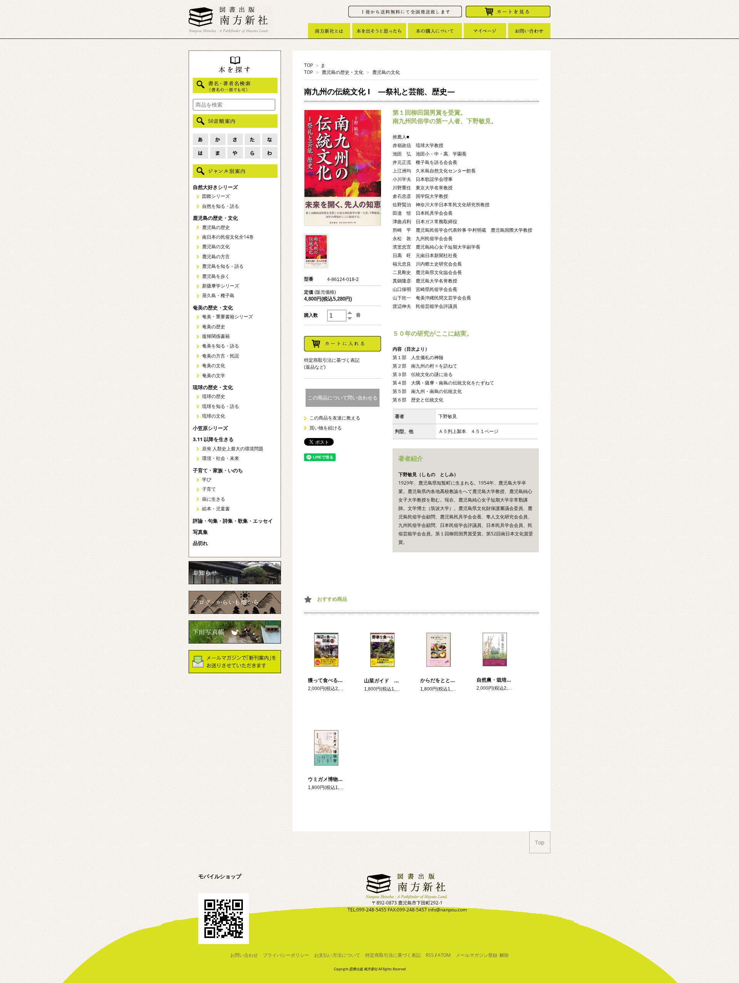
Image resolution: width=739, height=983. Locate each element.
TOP (308, 65)
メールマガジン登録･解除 (482, 955)
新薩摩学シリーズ (220, 286)
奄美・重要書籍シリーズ (227, 316)
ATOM (444, 955)
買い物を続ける (325, 428)
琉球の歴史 (213, 396)
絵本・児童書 (216, 508)
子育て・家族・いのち (218, 470)
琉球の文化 (213, 416)
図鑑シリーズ (216, 196)
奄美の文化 (213, 365)
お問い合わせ (244, 955)
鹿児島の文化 (386, 72)
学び (206, 479)
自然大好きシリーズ (215, 187)
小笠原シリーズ (210, 428)
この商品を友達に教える (334, 418)
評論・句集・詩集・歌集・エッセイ (233, 520)
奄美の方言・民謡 (220, 356)
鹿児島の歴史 (216, 227)
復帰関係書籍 (216, 336)
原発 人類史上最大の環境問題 (232, 448)
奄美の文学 (213, 375)
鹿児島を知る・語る (223, 266)
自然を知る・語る (220, 206)
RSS (430, 955)
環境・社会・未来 (220, 458)
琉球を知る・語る (220, 406)
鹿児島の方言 (216, 256)
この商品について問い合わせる (343, 398)
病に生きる (213, 499)
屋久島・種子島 (218, 295)
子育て (209, 489)
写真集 (200, 531)
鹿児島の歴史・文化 (342, 72)
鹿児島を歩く (216, 276)
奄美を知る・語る (220, 346)
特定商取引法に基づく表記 (393, 955)
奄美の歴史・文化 (213, 307)
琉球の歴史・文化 (213, 387)
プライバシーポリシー (286, 955)
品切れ (200, 543)
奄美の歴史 (213, 326)
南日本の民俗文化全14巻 (228, 237)
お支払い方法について (337, 955)
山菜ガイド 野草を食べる (394, 680)
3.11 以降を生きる (213, 439)
